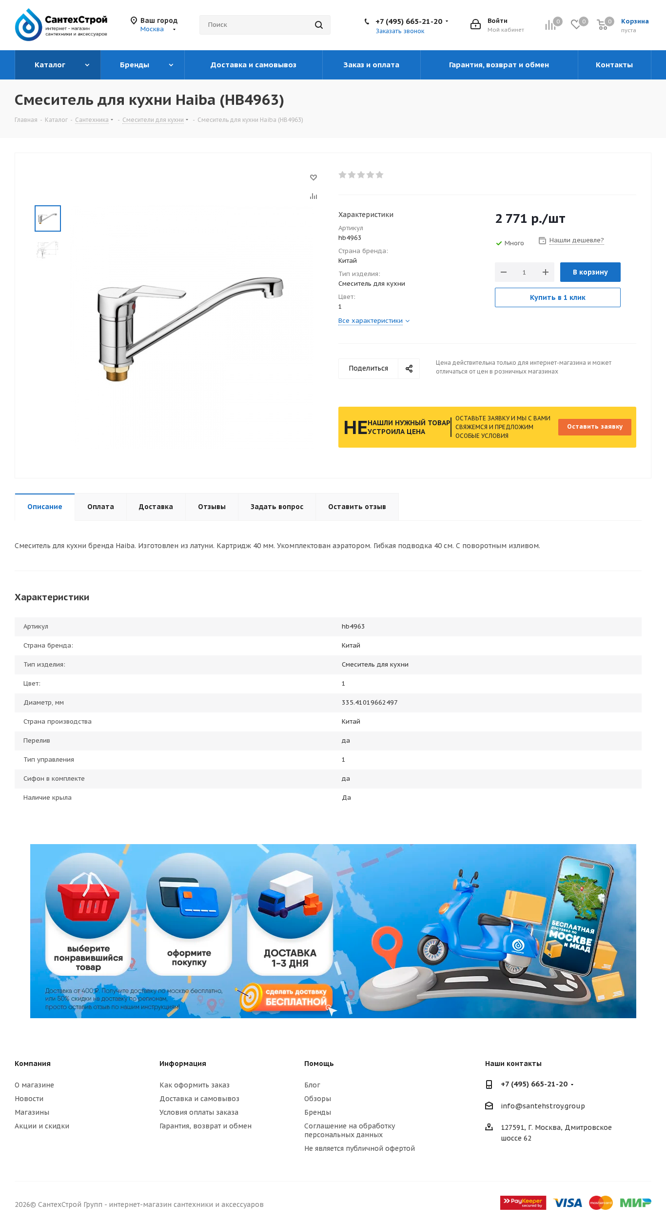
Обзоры (317, 1098)
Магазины (32, 1112)
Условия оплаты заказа (198, 1112)
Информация (182, 1063)
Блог (312, 1085)
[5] (380, 175)
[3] (361, 175)
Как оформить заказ (194, 1085)
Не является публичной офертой (359, 1148)
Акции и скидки (42, 1126)
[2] (352, 175)
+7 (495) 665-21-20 (408, 21)
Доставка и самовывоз (199, 1098)
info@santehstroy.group (543, 1106)
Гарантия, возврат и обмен (205, 1126)
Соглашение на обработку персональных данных (349, 1130)
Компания (33, 1063)
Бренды (317, 1112)
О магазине (34, 1085)
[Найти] (319, 25)
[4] (370, 175)
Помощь (319, 1063)
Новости (29, 1098)
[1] (343, 175)
